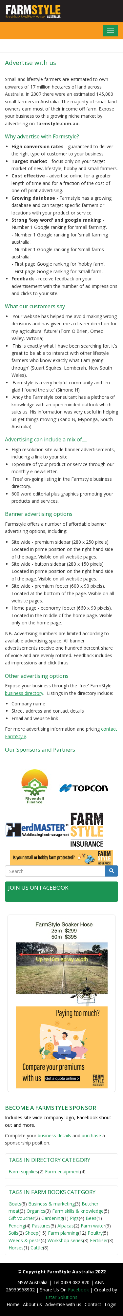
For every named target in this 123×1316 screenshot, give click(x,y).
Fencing (17, 1226)
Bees (91, 1218)
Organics (36, 1211)
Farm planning (63, 1233)
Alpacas (65, 1226)
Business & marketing (51, 1204)
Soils (13, 1233)
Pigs (74, 1218)
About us (32, 1304)
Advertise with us (63, 1304)
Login (110, 1304)
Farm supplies (23, 1171)
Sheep (31, 1233)
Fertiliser (99, 1240)
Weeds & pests (25, 1240)
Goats (15, 1204)
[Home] (31, 11)
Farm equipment (62, 1171)
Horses (16, 1248)
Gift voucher (21, 1218)
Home (13, 1304)
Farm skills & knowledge (78, 1211)
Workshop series (65, 1240)
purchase (91, 1135)
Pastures (41, 1226)
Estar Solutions (61, 1297)
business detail (53, 1135)
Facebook (79, 1289)
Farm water (93, 1226)
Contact (93, 1304)
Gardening (52, 1218)
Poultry (95, 1233)
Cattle (37, 1248)
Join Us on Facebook (38, 887)
